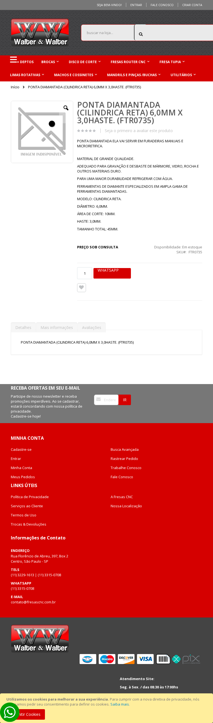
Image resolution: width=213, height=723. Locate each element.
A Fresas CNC (122, 496)
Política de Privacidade (30, 496)
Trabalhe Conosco (126, 467)
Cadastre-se (21, 449)
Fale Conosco (162, 5)
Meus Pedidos (23, 476)
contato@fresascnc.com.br (33, 602)
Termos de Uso (23, 515)
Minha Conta (21, 467)
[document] (107, 708)
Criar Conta (192, 5)
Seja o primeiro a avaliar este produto (139, 130)
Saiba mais (119, 704)
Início (15, 86)
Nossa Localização (126, 505)
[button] (66, 112)
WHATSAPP (108, 270)
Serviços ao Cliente (27, 505)
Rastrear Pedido (124, 458)
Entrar (136, 5)
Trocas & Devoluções (28, 524)
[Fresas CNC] (40, 32)
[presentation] (23, 326)
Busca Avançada (125, 449)
